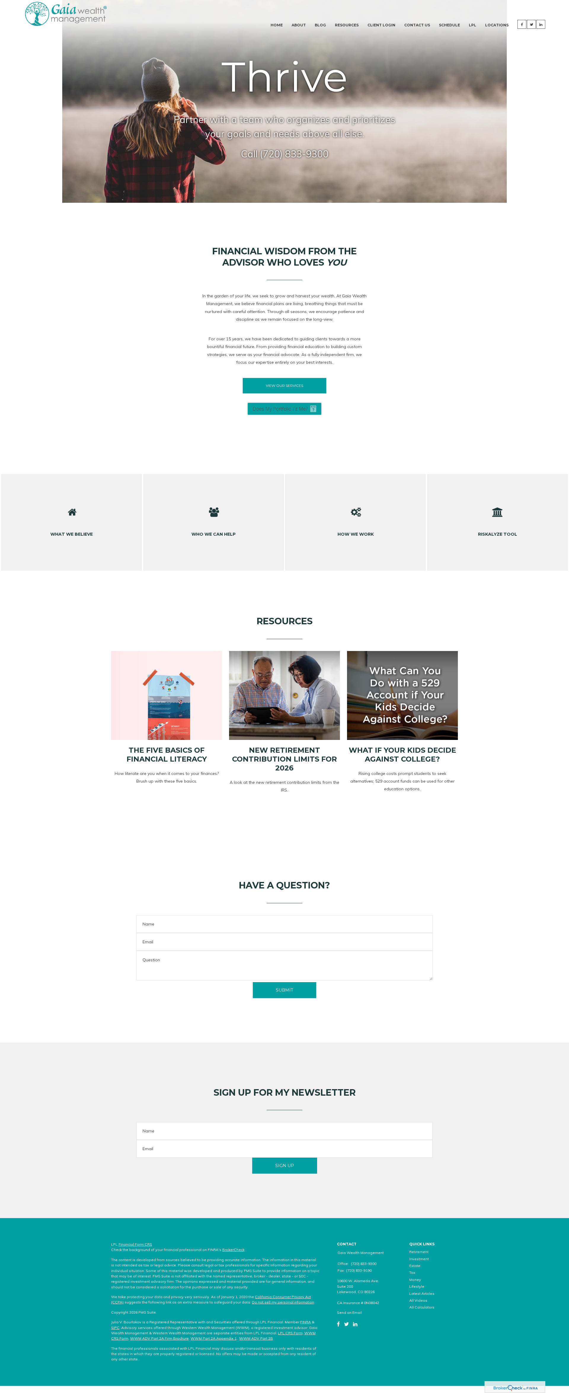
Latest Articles (421, 1293)
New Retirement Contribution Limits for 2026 (284, 759)
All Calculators (421, 1307)
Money (415, 1279)
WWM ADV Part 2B (256, 1338)
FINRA (305, 1322)
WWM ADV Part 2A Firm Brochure (159, 1338)
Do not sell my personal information (283, 1302)
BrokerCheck (233, 1249)
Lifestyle (416, 1286)
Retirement (419, 1252)
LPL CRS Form (290, 1333)
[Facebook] (338, 1324)
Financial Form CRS (135, 1244)
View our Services (284, 385)
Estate (415, 1265)
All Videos (418, 1300)
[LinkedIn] (355, 1324)
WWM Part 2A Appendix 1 (213, 1338)
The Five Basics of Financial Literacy (167, 754)
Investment (419, 1259)
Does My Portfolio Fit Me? (280, 409)
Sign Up (284, 1165)
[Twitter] (346, 1324)
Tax (412, 1272)
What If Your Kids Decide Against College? (402, 754)
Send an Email (349, 1312)
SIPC (115, 1327)
